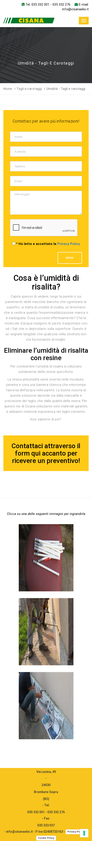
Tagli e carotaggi (29, 89)
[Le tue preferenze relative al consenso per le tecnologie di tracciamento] (84, 833)
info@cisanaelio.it (75, 9)
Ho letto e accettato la (48, 244)
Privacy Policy (68, 244)
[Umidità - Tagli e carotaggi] (46, 524)
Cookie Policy (46, 837)
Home (7, 89)
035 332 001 (40, 4)
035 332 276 (61, 4)
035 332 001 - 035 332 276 (46, 812)
